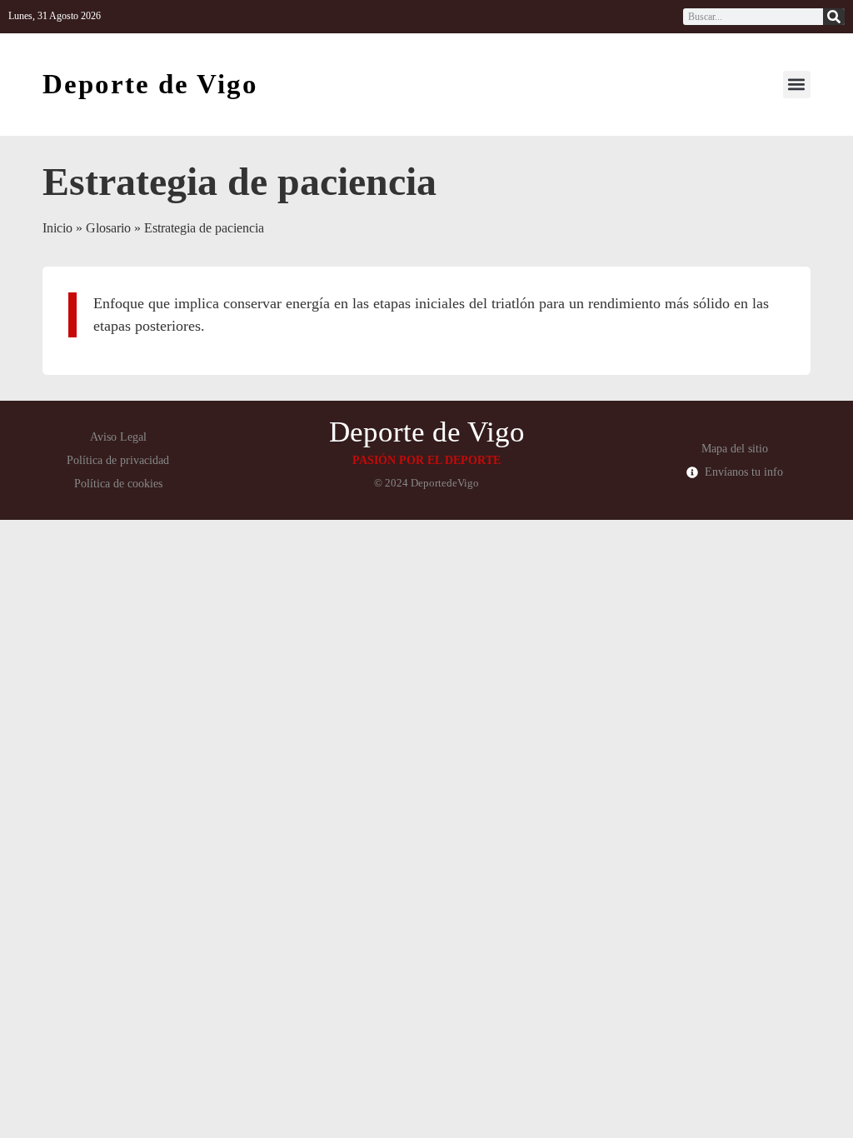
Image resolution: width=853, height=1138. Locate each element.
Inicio (57, 228)
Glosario (108, 228)
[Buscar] (834, 16)
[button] (797, 84)
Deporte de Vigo (150, 84)
